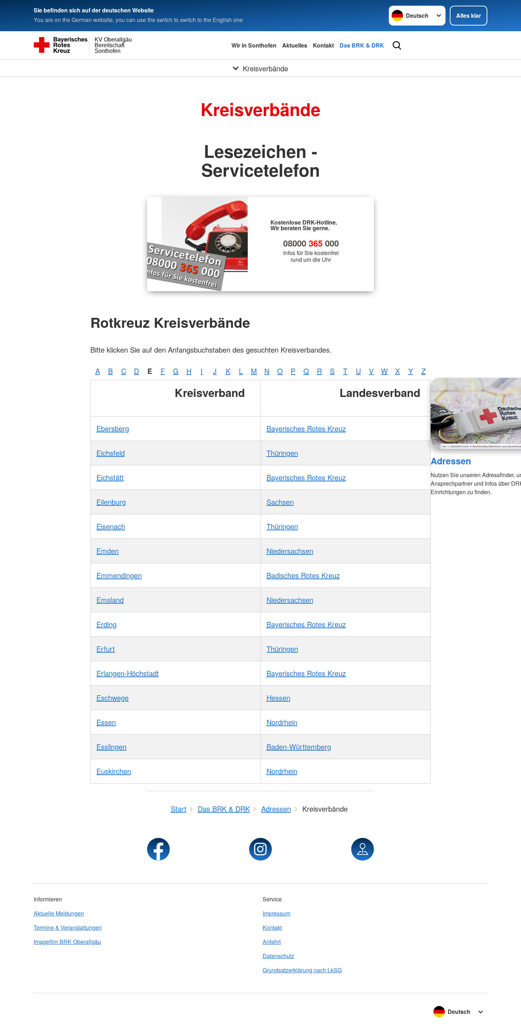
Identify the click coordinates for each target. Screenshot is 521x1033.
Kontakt (323, 45)
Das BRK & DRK (362, 45)
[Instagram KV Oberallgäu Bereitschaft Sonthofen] (260, 849)
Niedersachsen (290, 551)
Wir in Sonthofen (253, 45)
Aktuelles (294, 45)
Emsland (110, 600)
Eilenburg (111, 502)
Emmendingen (119, 575)
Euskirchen (113, 771)
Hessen (278, 697)
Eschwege (112, 697)
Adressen (451, 460)
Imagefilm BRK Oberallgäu (67, 942)
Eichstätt (110, 477)
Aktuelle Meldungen (59, 913)
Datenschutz (278, 956)
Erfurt (105, 648)
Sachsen (280, 502)
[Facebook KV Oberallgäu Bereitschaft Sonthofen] (158, 849)
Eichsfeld (110, 453)
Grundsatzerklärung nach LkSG (302, 970)
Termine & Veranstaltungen (68, 927)
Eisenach (110, 526)
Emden (107, 551)
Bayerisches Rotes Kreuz (306, 428)
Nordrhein (282, 722)
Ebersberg (112, 428)
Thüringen (282, 453)
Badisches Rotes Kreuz (303, 575)
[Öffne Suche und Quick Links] (397, 45)
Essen (106, 722)
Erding (106, 624)
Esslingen (111, 746)
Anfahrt (272, 942)
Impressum (276, 913)
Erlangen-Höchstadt (127, 673)
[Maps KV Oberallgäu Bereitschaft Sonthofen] (362, 849)
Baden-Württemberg (299, 746)
